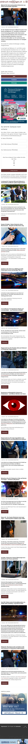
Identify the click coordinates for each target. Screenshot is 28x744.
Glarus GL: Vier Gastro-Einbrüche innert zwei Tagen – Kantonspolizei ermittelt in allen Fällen (13, 518)
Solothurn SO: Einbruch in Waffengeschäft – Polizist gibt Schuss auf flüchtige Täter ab (12, 269)
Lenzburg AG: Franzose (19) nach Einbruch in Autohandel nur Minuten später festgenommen (13, 182)
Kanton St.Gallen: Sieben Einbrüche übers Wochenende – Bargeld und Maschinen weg (12, 225)
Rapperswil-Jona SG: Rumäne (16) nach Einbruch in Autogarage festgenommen (14, 348)
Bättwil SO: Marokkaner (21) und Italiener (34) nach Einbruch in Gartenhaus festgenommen (12, 647)
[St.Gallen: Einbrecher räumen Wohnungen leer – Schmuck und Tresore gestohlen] (14, 569)
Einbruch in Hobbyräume (7, 423)
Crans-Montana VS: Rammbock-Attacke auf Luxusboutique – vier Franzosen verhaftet (12, 309)
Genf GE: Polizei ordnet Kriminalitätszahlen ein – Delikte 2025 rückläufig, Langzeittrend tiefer (13, 603)
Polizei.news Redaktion (13, 27)
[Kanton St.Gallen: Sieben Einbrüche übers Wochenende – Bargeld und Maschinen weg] (14, 236)
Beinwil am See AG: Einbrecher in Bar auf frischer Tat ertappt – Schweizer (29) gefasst (14, 479)
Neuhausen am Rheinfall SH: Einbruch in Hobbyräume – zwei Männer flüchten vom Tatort (13, 393)
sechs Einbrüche (9, 585)
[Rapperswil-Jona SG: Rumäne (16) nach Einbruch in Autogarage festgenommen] (14, 359)
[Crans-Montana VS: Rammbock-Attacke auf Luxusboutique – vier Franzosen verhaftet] (14, 319)
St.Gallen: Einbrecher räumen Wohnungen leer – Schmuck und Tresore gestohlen (13, 558)
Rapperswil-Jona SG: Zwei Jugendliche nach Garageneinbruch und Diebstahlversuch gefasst (13, 438)
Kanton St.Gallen (19, 585)
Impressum (4, 726)
